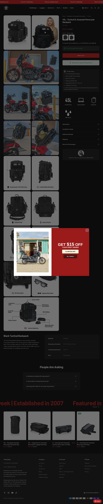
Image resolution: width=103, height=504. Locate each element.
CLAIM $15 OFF (70, 251)
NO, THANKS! (70, 256)
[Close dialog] (87, 230)
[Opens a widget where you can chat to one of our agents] (97, 501)
